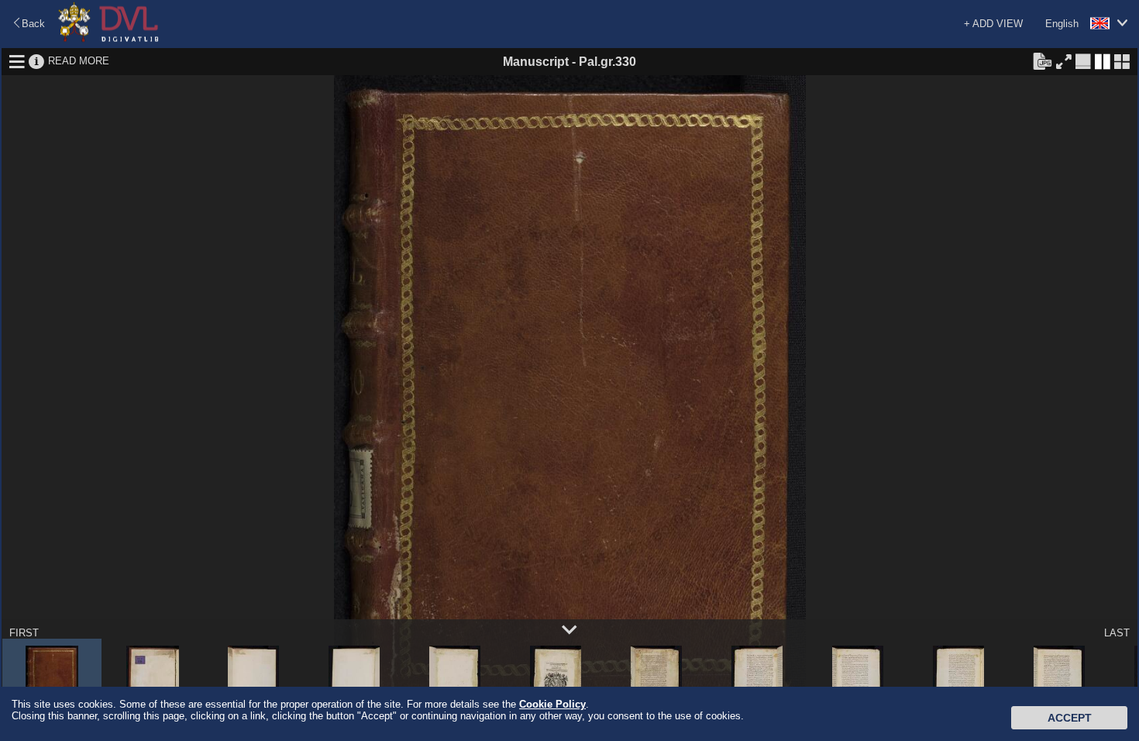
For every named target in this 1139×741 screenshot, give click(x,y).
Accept (1070, 718)
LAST (1117, 633)
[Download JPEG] (1042, 60)
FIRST (24, 633)
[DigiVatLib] (108, 39)
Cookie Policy (552, 704)
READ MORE (78, 61)
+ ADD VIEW (993, 23)
